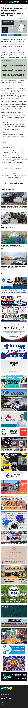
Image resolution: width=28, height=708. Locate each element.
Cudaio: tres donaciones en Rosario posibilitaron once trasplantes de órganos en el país (13, 247)
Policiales (8, 6)
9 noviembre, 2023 (5, 18)
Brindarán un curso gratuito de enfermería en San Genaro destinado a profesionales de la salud (14, 70)
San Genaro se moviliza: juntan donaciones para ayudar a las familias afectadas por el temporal (14, 206)
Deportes (20, 697)
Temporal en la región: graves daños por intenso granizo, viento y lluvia (14, 226)
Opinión (9, 698)
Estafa (5, 168)
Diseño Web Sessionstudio (20, 692)
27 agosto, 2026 (5, 209)
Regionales (4, 223)
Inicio (2, 6)
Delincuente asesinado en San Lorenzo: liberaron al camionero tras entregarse (14, 267)
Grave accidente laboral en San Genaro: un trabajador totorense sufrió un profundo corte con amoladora (14, 76)
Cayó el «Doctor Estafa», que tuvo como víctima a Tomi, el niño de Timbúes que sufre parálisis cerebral (13, 65)
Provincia (4, 242)
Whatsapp (18, 168)
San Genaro (11, 168)
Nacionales (3, 698)
